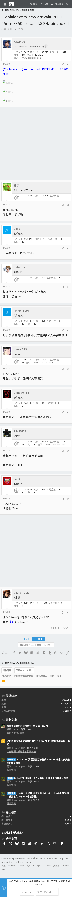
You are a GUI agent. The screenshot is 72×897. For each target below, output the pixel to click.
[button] (5, 4)
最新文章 (11, 720)
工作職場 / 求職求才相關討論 (21, 751)
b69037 (67, 710)
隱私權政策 (41, 675)
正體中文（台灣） (24, 670)
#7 (68, 412)
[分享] (63, 64)
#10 (67, 612)
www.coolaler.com (32, 57)
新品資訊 (11, 769)
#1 (68, 64)
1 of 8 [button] (26, 638)
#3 (68, 248)
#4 (68, 286)
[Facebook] (2, 873)
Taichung (40, 54)
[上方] (64, 676)
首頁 (59, 675)
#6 (68, 369)
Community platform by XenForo (31, 858)
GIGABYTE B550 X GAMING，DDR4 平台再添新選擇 (38, 777)
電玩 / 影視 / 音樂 (15, 732)
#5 (68, 330)
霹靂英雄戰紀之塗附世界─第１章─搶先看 (27, 725)
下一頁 (36, 638)
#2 (68, 205)
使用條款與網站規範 (23, 675)
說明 (52, 675)
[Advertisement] (36, 144)
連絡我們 (6, 675)
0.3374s (47, 865)
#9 (68, 498)
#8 (68, 451)
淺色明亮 (7, 670)
